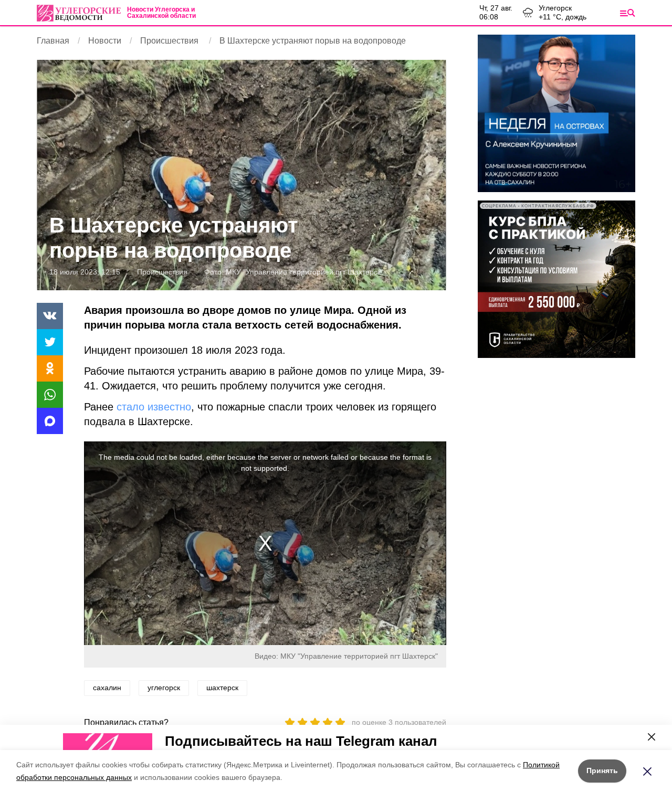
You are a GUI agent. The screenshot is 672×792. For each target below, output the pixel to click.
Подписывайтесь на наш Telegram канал (301, 741)
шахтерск (222, 687)
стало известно (154, 407)
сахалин (107, 687)
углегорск (164, 687)
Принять (602, 770)
